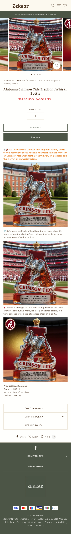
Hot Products (18, 80)
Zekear (20, 5)
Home (6, 80)
